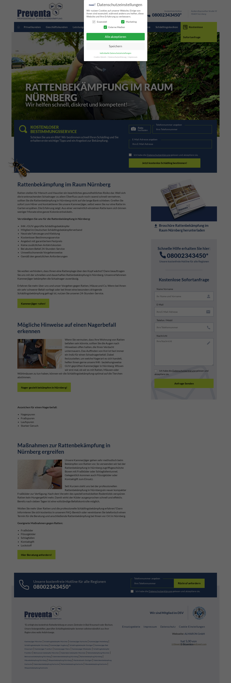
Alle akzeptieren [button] (115, 36)
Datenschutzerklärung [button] (117, 57)
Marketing (131, 21)
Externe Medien (116, 27)
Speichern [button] (115, 46)
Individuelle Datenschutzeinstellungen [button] (115, 53)
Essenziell (102, 21)
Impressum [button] (132, 57)
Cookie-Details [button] (100, 57)
